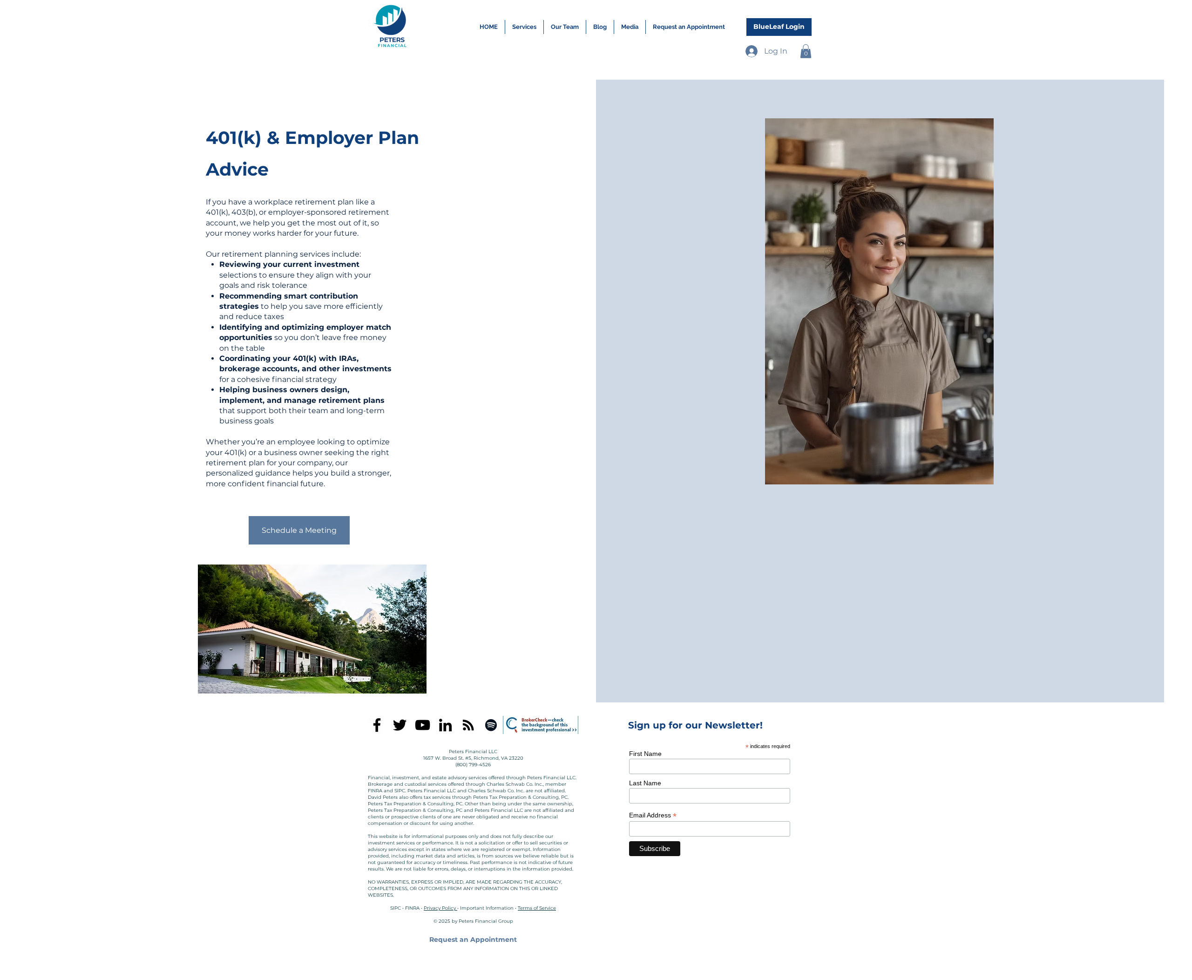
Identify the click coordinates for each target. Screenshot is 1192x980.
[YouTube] (422, 725)
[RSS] (468, 725)
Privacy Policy (440, 908)
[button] (806, 51)
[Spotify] (491, 725)
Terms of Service (537, 908)
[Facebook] (377, 725)
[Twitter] (400, 725)
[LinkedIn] (445, 725)
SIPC (395, 908)
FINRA (412, 908)
